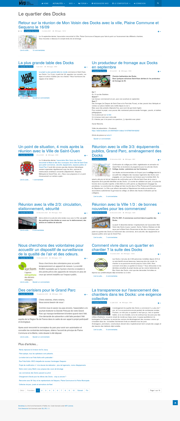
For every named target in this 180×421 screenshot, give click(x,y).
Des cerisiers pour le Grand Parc (47, 290)
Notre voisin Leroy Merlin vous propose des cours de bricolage (41, 369)
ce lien (109, 115)
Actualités (58, 3)
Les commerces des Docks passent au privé (35, 373)
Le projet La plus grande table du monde (53, 72)
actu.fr (109, 135)
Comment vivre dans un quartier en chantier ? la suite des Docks (123, 247)
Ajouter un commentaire (41, 98)
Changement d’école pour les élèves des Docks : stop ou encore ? (42, 376)
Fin (87, 390)
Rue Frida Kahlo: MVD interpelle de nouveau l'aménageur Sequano (42, 361)
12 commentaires (39, 50)
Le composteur (121, 3)
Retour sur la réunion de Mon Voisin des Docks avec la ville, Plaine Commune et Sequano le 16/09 (88, 25)
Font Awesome (23, 408)
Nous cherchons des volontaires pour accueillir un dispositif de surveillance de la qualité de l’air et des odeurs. (51, 249)
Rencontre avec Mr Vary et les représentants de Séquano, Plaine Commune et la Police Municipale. (54, 380)
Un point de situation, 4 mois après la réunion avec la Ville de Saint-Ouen (50, 148)
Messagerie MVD (101, 3)
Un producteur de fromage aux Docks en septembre (125, 65)
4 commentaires (111, 276)
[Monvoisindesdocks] (28, 3)
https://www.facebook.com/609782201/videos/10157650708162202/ (115, 130)
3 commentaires (111, 196)
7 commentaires (111, 237)
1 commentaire (38, 179)
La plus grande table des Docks (46, 62)
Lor (21, 31)
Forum (83, 3)
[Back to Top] (175, 402)
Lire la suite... (25, 50)
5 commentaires (38, 230)
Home (46, 3)
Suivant (80, 390)
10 (73, 390)
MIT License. (69, 406)
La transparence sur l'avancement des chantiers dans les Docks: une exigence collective (126, 294)
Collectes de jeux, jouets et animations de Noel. (36, 384)
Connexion (140, 3)
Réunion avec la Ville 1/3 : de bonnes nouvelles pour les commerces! (124, 206)
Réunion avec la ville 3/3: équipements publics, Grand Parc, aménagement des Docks (126, 151)
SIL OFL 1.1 (46, 408)
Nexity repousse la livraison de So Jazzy (33, 349)
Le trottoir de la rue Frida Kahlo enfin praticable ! (36, 357)
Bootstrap (21, 406)
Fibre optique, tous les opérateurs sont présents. (36, 353)
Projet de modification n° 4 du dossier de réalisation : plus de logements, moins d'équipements (52, 365)
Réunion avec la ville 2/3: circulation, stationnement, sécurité (50, 206)
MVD (71, 3)
